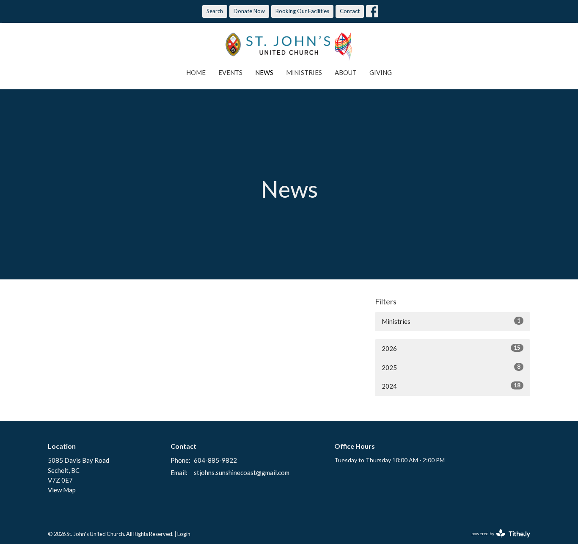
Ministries (304, 72)
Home (196, 72)
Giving (380, 72)
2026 (451, 348)
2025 (451, 367)
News (264, 72)
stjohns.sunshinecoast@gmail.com (241, 472)
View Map (62, 490)
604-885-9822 (215, 460)
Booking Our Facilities (302, 11)
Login (183, 533)
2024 (451, 386)
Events (230, 72)
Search (214, 11)
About (346, 72)
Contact (350, 11)
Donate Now (249, 11)
